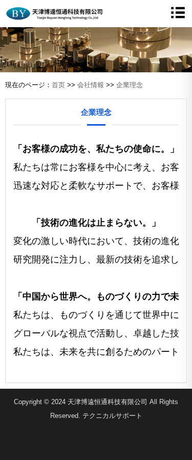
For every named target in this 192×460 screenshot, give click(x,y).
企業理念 (129, 85)
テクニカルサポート (112, 415)
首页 (58, 85)
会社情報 (90, 85)
